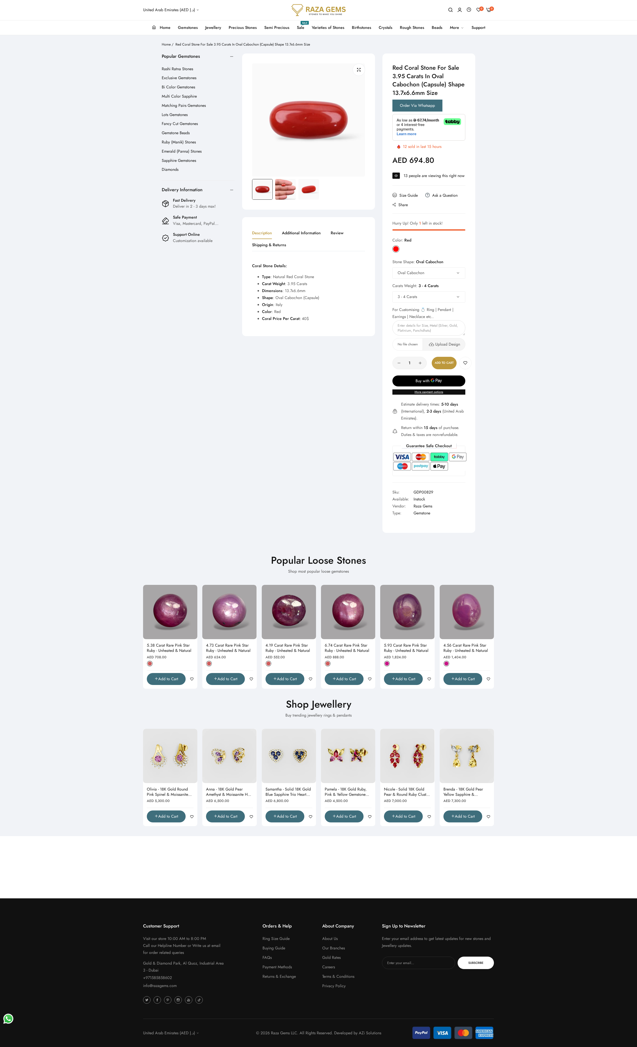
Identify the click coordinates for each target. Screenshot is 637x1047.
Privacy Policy (334, 986)
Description (262, 233)
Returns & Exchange (279, 976)
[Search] (450, 9)
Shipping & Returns (269, 245)
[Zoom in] (359, 69)
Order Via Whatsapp (417, 105)
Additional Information (301, 233)
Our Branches (333, 948)
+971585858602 (157, 978)
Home (166, 44)
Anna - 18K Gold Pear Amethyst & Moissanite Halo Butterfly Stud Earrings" (229, 792)
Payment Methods (277, 967)
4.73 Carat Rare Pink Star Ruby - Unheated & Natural (228, 648)
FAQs (267, 957)
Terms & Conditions (338, 976)
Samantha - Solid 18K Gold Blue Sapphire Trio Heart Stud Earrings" (288, 792)
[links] (147, 1000)
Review (337, 233)
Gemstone (422, 513)
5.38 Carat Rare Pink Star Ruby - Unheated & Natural (169, 648)
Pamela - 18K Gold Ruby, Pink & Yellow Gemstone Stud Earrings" (346, 792)
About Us (330, 938)
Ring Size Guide (276, 938)
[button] (465, 363)
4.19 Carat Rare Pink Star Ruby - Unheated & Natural (287, 648)
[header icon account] (460, 9)
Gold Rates (331, 957)
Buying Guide (274, 948)
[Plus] (420, 363)
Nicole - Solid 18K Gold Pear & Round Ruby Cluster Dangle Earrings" (406, 792)
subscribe (475, 963)
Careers (328, 967)
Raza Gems (423, 506)
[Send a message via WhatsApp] (8, 1019)
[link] (457, 28)
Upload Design (447, 344)
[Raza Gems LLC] (318, 10)
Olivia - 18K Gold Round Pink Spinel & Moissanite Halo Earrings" (167, 792)
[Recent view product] (469, 10)
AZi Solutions (370, 1033)
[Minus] (399, 363)
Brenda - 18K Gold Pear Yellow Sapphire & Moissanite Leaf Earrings (463, 792)
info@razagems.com (160, 985)
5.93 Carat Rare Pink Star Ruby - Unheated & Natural (406, 648)
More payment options (429, 392)
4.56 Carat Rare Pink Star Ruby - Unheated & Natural (465, 648)
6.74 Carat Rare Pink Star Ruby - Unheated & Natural (347, 648)
